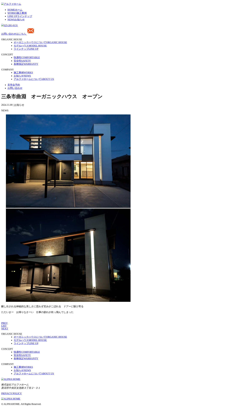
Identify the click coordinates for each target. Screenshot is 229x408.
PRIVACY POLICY (11, 393)
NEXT (4, 328)
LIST (4, 326)
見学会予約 (13, 84)
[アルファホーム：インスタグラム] (10, 398)
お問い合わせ (14, 88)
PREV (4, 323)
